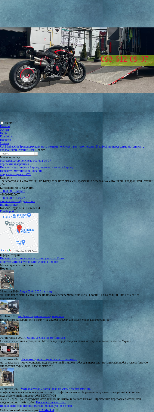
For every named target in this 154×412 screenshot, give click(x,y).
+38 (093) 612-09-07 (12, 191)
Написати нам (9, 204)
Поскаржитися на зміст (51, 402)
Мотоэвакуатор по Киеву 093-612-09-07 (25, 160)
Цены (3, 133)
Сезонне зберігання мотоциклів (44, 337)
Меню (8, 122)
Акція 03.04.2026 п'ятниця (36, 291)
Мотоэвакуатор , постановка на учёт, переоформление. (56, 388)
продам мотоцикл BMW (15, 174)
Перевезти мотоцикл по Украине (21, 170)
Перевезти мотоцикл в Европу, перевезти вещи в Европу (36, 167)
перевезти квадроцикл (14, 164)
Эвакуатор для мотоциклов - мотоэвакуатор (49, 359)
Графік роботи (9, 211)
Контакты (6, 136)
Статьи (4, 143)
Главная (5, 126)
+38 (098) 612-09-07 (12, 197)
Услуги (4, 129)
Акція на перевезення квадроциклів (41, 316)
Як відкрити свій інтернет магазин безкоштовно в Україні (37, 405)
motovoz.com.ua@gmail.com (17, 201)
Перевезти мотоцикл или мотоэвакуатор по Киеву (32, 258)
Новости (5, 139)
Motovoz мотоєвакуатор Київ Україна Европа (29, 261)
